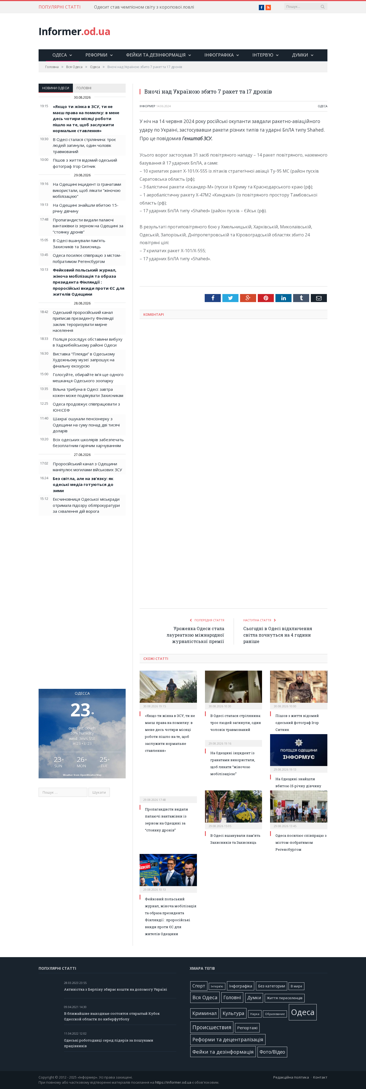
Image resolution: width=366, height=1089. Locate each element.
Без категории (271, 985)
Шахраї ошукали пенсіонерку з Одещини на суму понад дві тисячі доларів (86, 424)
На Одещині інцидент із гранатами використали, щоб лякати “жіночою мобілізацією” (87, 190)
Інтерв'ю (217, 986)
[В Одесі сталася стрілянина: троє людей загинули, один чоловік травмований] (233, 689)
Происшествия (211, 1027)
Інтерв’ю (262, 55)
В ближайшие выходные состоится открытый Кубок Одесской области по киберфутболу (112, 1016)
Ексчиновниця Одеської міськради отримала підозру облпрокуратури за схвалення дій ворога (86, 505)
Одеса (60, 55)
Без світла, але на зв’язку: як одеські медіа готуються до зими (83, 484)
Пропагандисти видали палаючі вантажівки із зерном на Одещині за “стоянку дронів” (88, 226)
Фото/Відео (272, 1052)
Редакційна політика (291, 1077)
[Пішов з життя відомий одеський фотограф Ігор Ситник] (298, 689)
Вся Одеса (205, 997)
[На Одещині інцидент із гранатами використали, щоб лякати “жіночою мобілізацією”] (233, 739)
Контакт (320, 1077)
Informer (74, 31)
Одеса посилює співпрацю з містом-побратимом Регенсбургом (301, 842)
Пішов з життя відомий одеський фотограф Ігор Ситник (297, 722)
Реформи (96, 55)
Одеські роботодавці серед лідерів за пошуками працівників (108, 1043)
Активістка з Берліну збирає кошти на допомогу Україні (115, 989)
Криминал (204, 1013)
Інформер (147, 106)
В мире (296, 986)
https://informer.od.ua (173, 1082)
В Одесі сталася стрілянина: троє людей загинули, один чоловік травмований (84, 145)
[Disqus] (233, 393)
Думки (300, 55)
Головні (84, 88)
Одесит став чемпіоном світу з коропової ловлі (144, 7)
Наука (254, 1014)
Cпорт (198, 986)
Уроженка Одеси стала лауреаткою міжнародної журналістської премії (195, 635)
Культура (233, 1013)
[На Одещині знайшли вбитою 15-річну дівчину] (298, 753)
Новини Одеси (55, 88)
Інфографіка (219, 55)
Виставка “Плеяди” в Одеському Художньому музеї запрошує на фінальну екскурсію (84, 360)
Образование (275, 1014)
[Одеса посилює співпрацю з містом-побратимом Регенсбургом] (298, 809)
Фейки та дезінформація (156, 55)
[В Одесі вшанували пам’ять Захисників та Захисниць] (233, 809)
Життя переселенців (284, 997)
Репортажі (247, 1027)
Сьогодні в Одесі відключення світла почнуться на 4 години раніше (277, 635)
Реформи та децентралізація (227, 1039)
